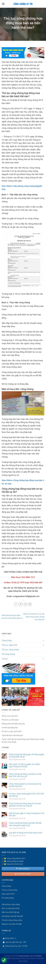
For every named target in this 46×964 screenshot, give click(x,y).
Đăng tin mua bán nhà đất (12, 924)
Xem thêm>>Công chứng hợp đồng (18, 480)
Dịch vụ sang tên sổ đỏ (10, 908)
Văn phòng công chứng (11, 904)
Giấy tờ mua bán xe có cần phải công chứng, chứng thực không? (33, 617)
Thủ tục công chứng (10, 649)
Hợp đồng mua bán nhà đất (12, 916)
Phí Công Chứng (8, 654)
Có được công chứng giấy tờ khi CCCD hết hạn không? (26, 795)
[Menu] (3, 4)
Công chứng (7, 640)
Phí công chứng (24, 874)
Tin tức (23, 15)
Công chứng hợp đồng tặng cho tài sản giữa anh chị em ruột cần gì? (25, 804)
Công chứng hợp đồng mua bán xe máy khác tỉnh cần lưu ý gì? (25, 775)
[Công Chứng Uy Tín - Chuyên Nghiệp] (23, 4)
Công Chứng (15, 958)
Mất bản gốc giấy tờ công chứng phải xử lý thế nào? (26, 814)
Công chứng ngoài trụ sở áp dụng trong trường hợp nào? (25, 785)
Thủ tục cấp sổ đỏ (9, 645)
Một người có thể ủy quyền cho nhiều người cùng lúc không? (24, 765)
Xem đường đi (23, 869)
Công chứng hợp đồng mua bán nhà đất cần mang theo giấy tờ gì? (25, 824)
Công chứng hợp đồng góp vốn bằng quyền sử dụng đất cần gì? (26, 755)
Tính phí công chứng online (12, 920)
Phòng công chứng (27, 958)
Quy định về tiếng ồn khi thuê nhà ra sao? (26, 833)
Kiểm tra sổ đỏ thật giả (10, 912)
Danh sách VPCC (8, 894)
